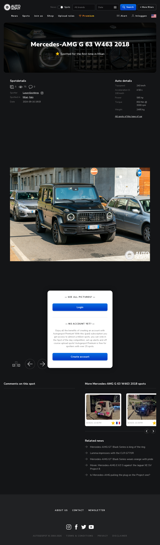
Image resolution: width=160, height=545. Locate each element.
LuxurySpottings (31, 92)
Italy (31, 97)
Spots (67, 7)
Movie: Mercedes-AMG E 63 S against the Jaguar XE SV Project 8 (121, 467)
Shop (50, 15)
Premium (88, 15)
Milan (25, 97)
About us (61, 510)
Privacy (103, 536)
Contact (78, 510)
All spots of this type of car (128, 116)
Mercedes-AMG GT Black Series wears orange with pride (121, 459)
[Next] (153, 431)
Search (130, 7)
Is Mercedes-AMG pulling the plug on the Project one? (120, 475)
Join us (38, 15)
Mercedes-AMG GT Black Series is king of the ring (117, 447)
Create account (80, 356)
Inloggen (141, 15)
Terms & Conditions (79, 536)
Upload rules (66, 15)
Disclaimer (119, 536)
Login (80, 307)
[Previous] (147, 431)
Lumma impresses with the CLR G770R (112, 453)
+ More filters (147, 7)
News (53, 7)
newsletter (96, 510)
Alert (124, 15)
